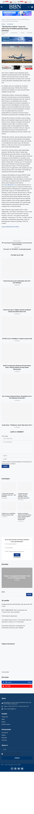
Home (3, 19)
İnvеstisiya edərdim (11, 544)
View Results (17, 557)
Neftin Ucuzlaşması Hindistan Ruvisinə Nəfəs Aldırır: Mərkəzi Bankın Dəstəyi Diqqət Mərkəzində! (17, 367)
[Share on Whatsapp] (31, 236)
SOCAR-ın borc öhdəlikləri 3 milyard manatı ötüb (17, 338)
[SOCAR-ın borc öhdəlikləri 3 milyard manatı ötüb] (17, 326)
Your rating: (5, 436)
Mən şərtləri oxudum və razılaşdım (12, 754)
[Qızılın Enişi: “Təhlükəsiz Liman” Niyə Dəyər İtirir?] (17, 413)
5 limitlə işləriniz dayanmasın (9, 616)
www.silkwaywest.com (11, 185)
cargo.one (4, 226)
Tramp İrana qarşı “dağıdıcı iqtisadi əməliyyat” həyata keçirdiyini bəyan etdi (23, 496)
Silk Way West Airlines (13, 226)
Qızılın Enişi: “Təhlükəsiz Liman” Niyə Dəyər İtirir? (17, 425)
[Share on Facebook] (16, 236)
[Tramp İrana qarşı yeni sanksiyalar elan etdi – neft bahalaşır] (17, 268)
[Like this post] (12, 236)
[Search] (28, 7)
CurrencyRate (5, 672)
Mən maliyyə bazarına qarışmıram (15, 551)
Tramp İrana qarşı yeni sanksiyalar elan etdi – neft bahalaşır (9, 495)
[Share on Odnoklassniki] (27, 236)
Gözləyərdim (9, 547)
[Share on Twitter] (20, 236)
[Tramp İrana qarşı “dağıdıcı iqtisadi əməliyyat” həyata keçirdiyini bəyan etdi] (17, 297)
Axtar (3, 592)
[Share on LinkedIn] (23, 236)
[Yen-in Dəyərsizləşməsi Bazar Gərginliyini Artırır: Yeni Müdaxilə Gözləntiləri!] (17, 384)
